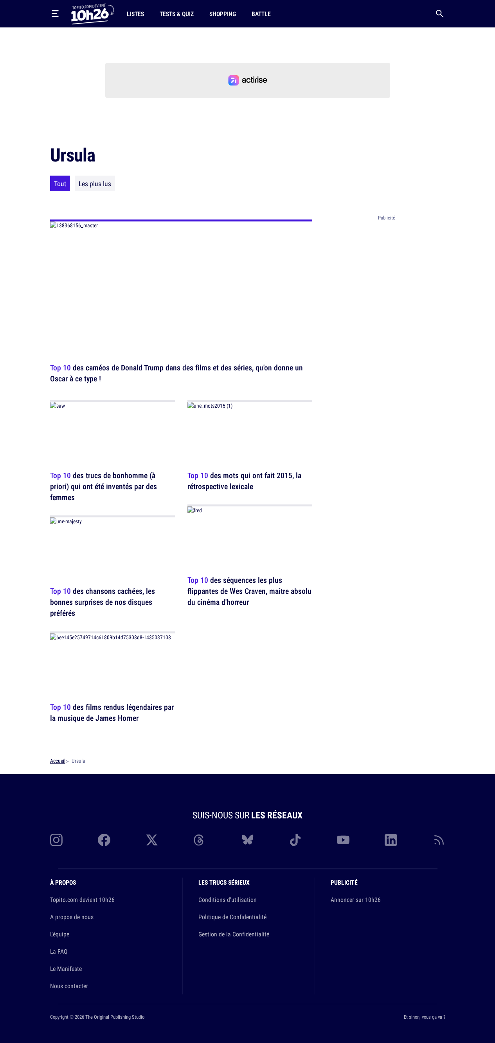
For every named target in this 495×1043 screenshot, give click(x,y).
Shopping (222, 13)
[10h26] (92, 13)
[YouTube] (343, 840)
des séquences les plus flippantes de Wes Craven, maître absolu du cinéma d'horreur (249, 591)
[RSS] (439, 840)
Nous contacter (69, 985)
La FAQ (58, 951)
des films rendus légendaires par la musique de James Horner (112, 712)
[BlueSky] (247, 840)
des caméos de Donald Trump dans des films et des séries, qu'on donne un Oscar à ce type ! (176, 373)
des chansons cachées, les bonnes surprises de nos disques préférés (102, 602)
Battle (261, 13)
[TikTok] (295, 840)
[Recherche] (440, 14)
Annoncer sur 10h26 (356, 899)
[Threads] (199, 840)
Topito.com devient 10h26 (82, 899)
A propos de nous (72, 916)
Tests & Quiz (177, 13)
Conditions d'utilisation (227, 899)
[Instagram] (56, 840)
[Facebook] (104, 840)
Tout (60, 183)
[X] (152, 840)
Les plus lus (95, 183)
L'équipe (59, 934)
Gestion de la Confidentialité (233, 934)
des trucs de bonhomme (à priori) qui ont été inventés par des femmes (103, 486)
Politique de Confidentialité (232, 916)
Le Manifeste (66, 968)
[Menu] (55, 14)
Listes (135, 13)
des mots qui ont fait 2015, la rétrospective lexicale (244, 481)
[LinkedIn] (391, 840)
